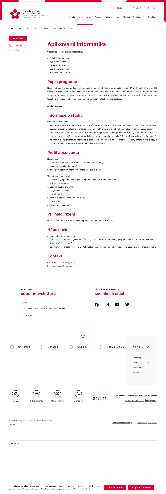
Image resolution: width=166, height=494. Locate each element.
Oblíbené (18, 45)
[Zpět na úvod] (29, 14)
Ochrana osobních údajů (122, 423)
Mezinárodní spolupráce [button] (133, 17)
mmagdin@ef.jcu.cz (63, 266)
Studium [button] (98, 17)
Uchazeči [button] (53, 346)
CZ (147, 8)
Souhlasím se (44, 308)
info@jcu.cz (151, 400)
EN (154, 8)
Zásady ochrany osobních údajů (50, 308)
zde (61, 106)
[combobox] (119, 8)
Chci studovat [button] (85, 17)
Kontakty (151, 17)
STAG (135, 353)
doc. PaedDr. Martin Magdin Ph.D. (62, 262)
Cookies (12, 424)
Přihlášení (137, 8)
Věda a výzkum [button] (112, 17)
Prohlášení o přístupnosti (147, 423)
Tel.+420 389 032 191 (134, 400)
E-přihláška (18, 38)
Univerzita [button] (71, 17)
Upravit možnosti (80, 489)
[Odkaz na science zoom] (99, 396)
